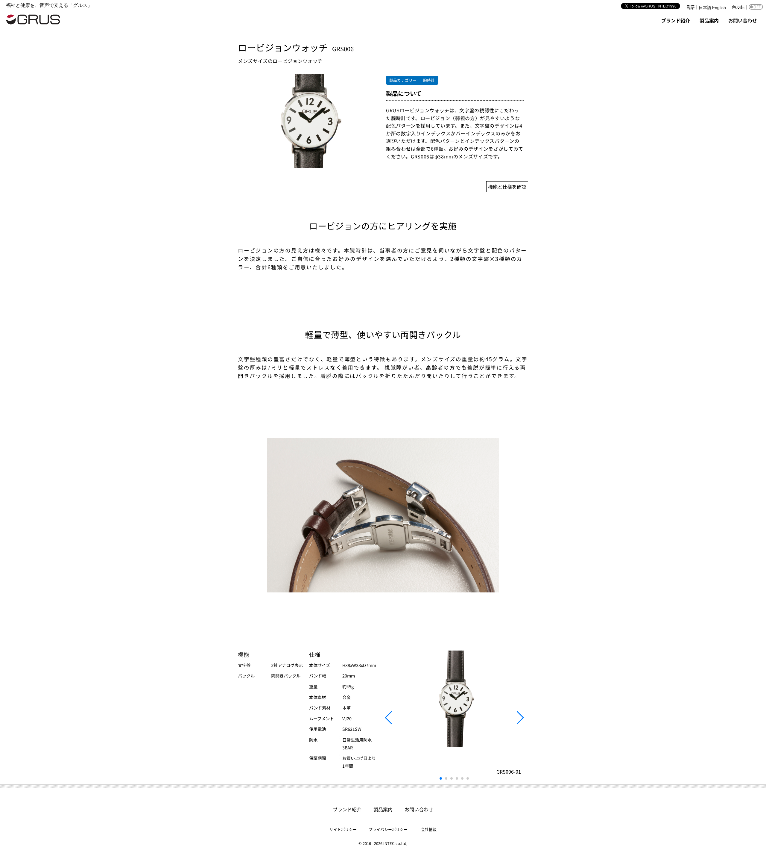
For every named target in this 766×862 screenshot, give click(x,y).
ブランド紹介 (675, 20)
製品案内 (709, 20)
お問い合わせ (742, 20)
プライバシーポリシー (388, 829)
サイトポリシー (343, 829)
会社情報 (429, 829)
